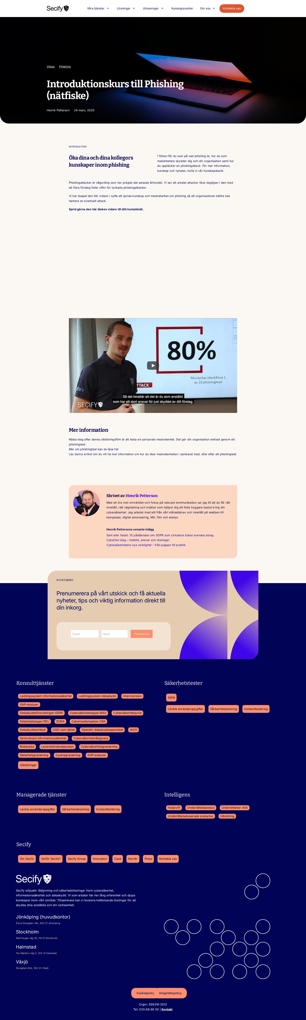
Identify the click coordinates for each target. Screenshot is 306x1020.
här (116, 449)
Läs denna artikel (80, 454)
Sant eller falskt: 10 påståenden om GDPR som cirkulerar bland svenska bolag (160, 535)
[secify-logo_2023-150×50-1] (58, 6)
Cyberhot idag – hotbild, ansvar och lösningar (137, 540)
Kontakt (167, 1009)
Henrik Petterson (142, 495)
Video (51, 66)
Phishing (65, 66)
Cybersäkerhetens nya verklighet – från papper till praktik (146, 545)
